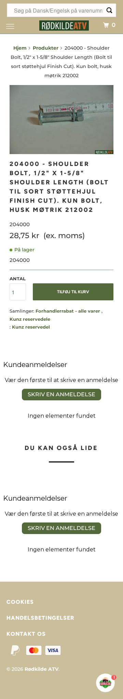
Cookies (20, 602)
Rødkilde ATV (41, 669)
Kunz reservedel (31, 327)
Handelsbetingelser (40, 618)
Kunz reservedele (30, 319)
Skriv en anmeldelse (61, 394)
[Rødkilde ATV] (64, 25)
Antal (18, 278)
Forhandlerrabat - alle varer (68, 311)
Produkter (45, 48)
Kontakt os (26, 634)
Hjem (20, 48)
